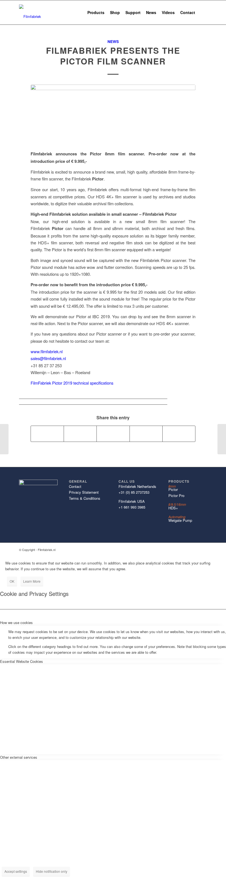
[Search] (202, 12)
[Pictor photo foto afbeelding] (113, 114)
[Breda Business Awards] (4, 439)
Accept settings (15, 871)
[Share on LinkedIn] (146, 433)
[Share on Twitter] (80, 433)
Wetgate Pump (180, 520)
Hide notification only (51, 871)
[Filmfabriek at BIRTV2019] (221, 439)
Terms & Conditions (84, 498)
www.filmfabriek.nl (47, 351)
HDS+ (173, 507)
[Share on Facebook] (47, 433)
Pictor (173, 489)
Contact (75, 486)
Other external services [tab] (18, 757)
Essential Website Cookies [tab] (21, 661)
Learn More (32, 581)
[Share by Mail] (179, 433)
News (113, 41)
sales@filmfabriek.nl (48, 358)
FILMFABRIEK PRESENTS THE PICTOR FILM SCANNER (113, 55)
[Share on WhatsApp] (113, 433)
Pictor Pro (176, 495)
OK (12, 581)
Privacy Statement (84, 492)
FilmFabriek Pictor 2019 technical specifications (72, 383)
